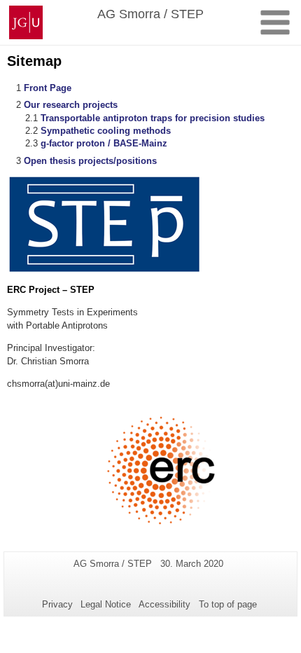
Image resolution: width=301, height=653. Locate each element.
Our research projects (71, 104)
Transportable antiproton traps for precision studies (153, 118)
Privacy (57, 604)
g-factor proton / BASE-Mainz (104, 143)
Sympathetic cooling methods (106, 130)
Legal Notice (105, 604)
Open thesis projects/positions (90, 161)
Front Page (47, 88)
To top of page (228, 604)
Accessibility (164, 604)
